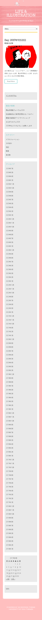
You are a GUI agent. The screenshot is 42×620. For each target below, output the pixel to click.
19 (9, 573)
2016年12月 (10, 506)
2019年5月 (9, 394)
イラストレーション (12, 139)
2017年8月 (9, 475)
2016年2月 (9, 545)
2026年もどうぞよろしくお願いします (19, 126)
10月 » (13, 579)
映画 (7, 151)
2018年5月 (9, 440)
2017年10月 (10, 467)
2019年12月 (10, 374)
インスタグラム (11, 96)
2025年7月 (9, 200)
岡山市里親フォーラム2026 (15, 110)
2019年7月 (9, 386)
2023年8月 (9, 258)
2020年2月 (9, 370)
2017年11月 (10, 463)
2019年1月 (9, 409)
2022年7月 (9, 300)
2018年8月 (9, 429)
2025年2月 (9, 211)
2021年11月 (10, 320)
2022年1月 (9, 312)
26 (9, 576)
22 (16, 573)
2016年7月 (9, 526)
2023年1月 (9, 281)
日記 (7, 147)
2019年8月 (9, 382)
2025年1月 (9, 215)
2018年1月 (9, 456)
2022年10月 (10, 293)
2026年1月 (9, 180)
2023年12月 (10, 250)
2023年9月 (9, 254)
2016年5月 (9, 533)
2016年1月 (9, 549)
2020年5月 (9, 359)
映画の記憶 (9, 43)
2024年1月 (9, 246)
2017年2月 (9, 498)
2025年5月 (9, 203)
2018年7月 (9, 432)
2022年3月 (9, 308)
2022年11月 (10, 289)
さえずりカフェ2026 (13, 122)
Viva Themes (27, 609)
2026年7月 (9, 168)
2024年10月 (10, 227)
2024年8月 (9, 234)
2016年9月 (9, 518)
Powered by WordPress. (18, 607)
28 (13, 576)
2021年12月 (10, 316)
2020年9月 (9, 343)
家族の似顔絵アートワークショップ (18, 118)
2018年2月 (9, 452)
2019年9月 (9, 378)
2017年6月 (9, 483)
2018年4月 (9, 444)
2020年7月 (9, 351)
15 (16, 570)
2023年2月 (9, 277)
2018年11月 (10, 417)
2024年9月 (9, 231)
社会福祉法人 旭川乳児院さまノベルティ (19, 114)
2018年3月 (9, 448)
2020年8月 (9, 347)
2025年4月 (9, 207)
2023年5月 (9, 266)
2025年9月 (9, 192)
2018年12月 (10, 413)
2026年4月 (9, 176)
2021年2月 (9, 331)
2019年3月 (9, 401)
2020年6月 (9, 355)
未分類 (8, 155)
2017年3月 (9, 494)
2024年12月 (10, 219)
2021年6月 (9, 328)
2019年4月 (9, 397)
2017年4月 (9, 491)
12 (9, 570)
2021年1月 (9, 335)
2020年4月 (9, 363)
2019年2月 (9, 405)
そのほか (9, 143)
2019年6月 (9, 390)
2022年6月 (9, 304)
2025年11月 (10, 184)
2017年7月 (9, 479)
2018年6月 (9, 436)
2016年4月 (9, 537)
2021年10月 (10, 324)
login (7, 588)
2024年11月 (10, 223)
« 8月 (7, 579)
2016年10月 (10, 514)
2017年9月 (9, 471)
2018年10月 (10, 421)
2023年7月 (9, 262)
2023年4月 (9, 269)
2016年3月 (9, 541)
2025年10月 (10, 188)
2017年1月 (9, 502)
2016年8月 (9, 522)
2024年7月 (9, 238)
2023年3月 (9, 273)
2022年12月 (10, 285)
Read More (11, 81)
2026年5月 (9, 172)
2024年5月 (9, 242)
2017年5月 (9, 487)
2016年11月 (10, 510)
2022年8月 (9, 297)
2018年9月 (9, 425)
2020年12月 (10, 339)
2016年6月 (9, 529)
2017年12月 (10, 460)
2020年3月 (9, 366)
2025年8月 (9, 196)
